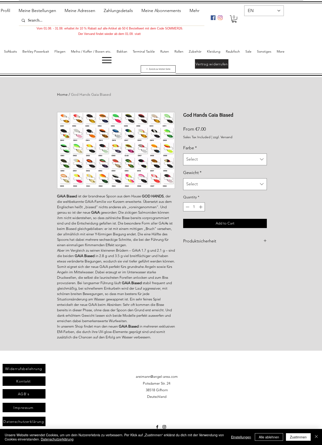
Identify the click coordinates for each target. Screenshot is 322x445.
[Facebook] (213, 17)
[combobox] (225, 159)
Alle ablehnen (269, 437)
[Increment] (201, 207)
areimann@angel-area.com (157, 376)
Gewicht (192, 172)
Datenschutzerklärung (57, 439)
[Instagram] (220, 17)
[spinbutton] (194, 207)
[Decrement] (187, 207)
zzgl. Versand (222, 137)
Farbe (190, 147)
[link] (234, 19)
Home (62, 94)
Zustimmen (298, 437)
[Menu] (106, 60)
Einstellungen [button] (241, 437)
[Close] (316, 437)
